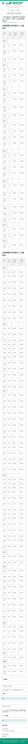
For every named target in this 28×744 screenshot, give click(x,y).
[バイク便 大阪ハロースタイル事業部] (14, 3)
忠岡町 (4, 514)
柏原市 (4, 340)
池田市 (4, 272)
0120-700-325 (15, 13)
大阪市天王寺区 (4, 145)
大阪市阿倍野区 (4, 53)
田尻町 (4, 509)
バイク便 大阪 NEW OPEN (8, 730)
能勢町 (4, 562)
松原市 (4, 626)
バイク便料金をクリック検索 (14, 10)
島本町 (4, 443)
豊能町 (4, 536)
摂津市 (4, 459)
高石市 (4, 487)
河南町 (4, 352)
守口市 (4, 649)
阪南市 (4, 576)
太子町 (4, 479)
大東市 (4, 483)
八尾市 (4, 657)
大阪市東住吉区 (4, 187)
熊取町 (4, 386)
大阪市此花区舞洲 (4, 83)
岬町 (4, 631)
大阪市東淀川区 (4, 200)
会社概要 (4, 736)
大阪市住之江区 (4, 101)
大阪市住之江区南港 (4, 108)
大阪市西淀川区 (4, 175)
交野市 (4, 344)
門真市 (4, 348)
